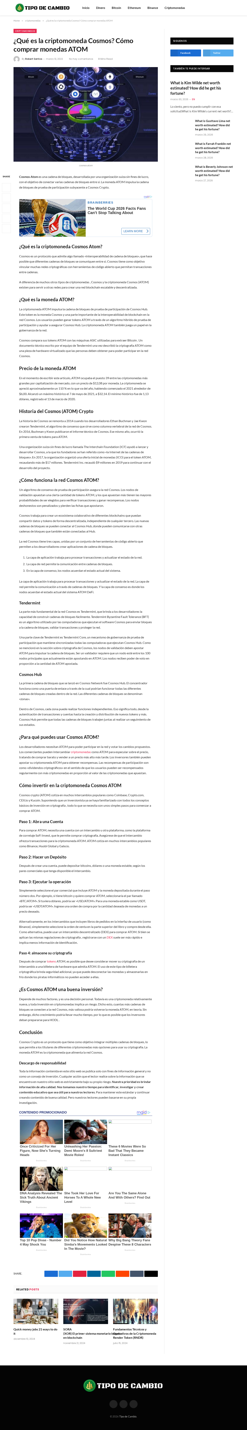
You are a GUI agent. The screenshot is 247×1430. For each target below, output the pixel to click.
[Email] (6, 228)
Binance (152, 7)
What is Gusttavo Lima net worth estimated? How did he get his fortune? (212, 125)
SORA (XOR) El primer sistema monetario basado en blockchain (85, 1333)
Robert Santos (33, 59)
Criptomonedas (175, 7)
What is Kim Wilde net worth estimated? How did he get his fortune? (195, 88)
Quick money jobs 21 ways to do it (35, 1331)
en (193, 99)
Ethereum (134, 7)
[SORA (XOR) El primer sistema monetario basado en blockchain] (85, 1311)
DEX (110, 937)
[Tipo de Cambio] (43, 7)
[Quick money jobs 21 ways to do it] (36, 1311)
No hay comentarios (81, 59)
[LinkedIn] (6, 208)
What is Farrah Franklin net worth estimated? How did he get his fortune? (213, 148)
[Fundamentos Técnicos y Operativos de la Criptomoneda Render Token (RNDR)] (135, 1311)
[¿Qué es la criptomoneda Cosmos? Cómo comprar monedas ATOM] (86, 114)
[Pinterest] (6, 218)
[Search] (226, 7)
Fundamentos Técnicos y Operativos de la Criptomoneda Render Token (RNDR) (134, 1333)
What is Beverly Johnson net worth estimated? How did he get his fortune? (214, 171)
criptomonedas (25, 30)
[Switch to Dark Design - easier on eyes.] (231, 7)
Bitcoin (116, 7)
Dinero (100, 7)
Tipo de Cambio (127, 1416)
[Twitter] (6, 197)
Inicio (86, 7)
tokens (51, 961)
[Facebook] (6, 187)
